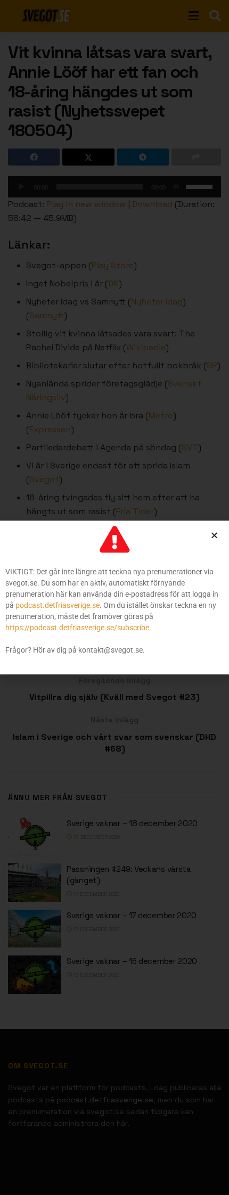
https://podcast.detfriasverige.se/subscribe (77, 627)
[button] (214, 535)
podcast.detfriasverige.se (57, 605)
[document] (114, 597)
